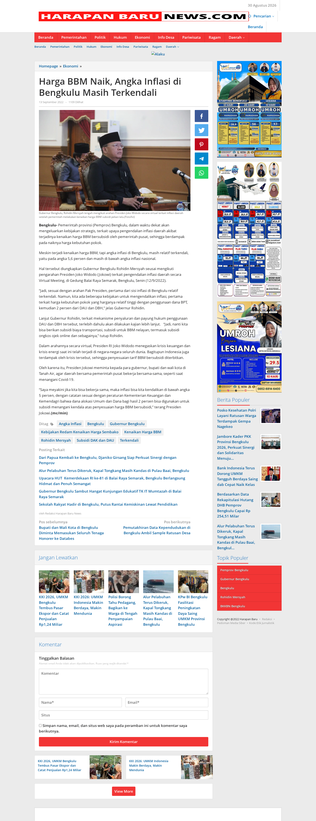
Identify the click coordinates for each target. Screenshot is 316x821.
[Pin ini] (202, 144)
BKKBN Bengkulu (232, 606)
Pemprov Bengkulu (234, 570)
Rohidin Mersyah (56, 440)
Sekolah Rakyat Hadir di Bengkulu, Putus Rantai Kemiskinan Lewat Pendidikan (108, 504)
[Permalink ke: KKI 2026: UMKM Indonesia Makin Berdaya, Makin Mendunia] (89, 581)
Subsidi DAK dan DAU (95, 440)
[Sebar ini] (202, 116)
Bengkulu (95, 423)
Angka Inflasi (70, 423)
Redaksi (267, 619)
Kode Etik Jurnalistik (261, 623)
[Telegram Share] (202, 159)
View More (123, 791)
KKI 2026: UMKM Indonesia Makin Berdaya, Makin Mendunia (148, 765)
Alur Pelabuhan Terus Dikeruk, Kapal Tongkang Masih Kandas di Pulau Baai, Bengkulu (114, 470)
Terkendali (129, 440)
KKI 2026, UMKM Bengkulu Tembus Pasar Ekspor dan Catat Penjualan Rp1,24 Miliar (59, 765)
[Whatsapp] (202, 173)
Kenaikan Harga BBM (142, 431)
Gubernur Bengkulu (127, 423)
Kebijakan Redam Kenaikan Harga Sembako (79, 431)
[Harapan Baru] (141, 16)
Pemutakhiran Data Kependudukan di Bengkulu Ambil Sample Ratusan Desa (156, 527)
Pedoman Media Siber (231, 623)
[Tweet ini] (202, 130)
